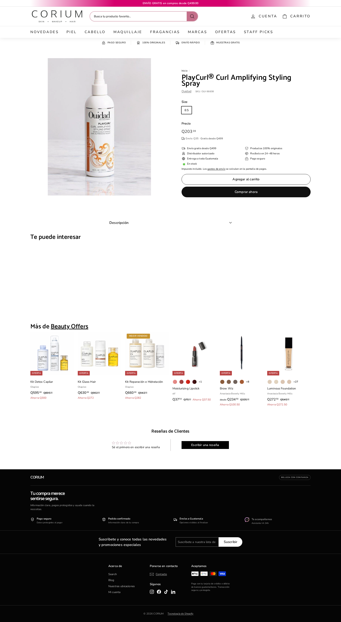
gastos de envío (216, 169)
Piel (72, 32)
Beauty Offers (69, 326)
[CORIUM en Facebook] (159, 591)
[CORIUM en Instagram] (152, 591)
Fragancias (165, 32)
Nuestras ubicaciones (121, 586)
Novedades (44, 32)
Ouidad (186, 91)
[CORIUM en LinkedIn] (173, 591)
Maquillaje (127, 32)
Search (112, 574)
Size (185, 102)
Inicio (184, 71)
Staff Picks (258, 32)
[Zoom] (99, 127)
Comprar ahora (246, 192)
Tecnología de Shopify (180, 613)
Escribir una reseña (205, 445)
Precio (186, 123)
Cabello (95, 32)
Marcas (197, 32)
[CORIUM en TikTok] (166, 591)
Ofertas (225, 32)
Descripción (118, 222)
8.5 (187, 110)
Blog (111, 580)
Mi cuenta (114, 592)
